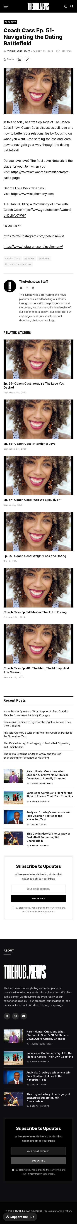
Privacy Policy (34, 911)
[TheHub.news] (38, 6)
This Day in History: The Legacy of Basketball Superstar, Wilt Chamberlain (48, 837)
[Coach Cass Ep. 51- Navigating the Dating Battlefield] (38, 91)
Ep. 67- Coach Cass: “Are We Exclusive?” (32, 500)
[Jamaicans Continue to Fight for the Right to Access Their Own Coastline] (13, 797)
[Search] (71, 6)
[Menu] (6, 6)
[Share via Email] (19, 59)
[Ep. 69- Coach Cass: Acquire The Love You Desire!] (38, 359)
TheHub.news (22, 1210)
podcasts (44, 258)
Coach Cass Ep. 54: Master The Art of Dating (35, 612)
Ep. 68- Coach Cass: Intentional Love (30, 443)
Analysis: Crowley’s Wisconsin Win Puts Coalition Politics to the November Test (49, 816)
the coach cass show (18, 264)
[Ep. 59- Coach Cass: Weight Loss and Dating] (38, 531)
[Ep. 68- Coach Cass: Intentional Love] (38, 419)
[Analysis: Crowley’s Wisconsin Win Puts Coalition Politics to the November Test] (13, 817)
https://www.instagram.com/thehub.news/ (34, 236)
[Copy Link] (27, 59)
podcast (29, 258)
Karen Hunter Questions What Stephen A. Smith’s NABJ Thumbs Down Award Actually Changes (48, 775)
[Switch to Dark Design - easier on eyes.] (65, 6)
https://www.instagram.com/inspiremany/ (33, 246)
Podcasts (10, 22)
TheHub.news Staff (18, 51)
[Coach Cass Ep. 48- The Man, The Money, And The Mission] (38, 644)
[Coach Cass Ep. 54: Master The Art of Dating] (38, 587)
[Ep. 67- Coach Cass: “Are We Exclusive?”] (38, 475)
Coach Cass (12, 258)
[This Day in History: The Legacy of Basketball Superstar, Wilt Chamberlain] (13, 838)
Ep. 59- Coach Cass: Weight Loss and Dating (35, 556)
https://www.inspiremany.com (32, 194)
